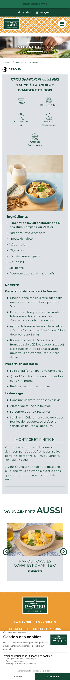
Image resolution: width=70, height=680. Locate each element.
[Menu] (62, 24)
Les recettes (19, 629)
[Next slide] (63, 551)
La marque (23, 622)
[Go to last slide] (6, 551)
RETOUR (15, 69)
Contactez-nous (47, 629)
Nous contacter (35, 4)
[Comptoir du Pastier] (12, 24)
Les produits (45, 622)
